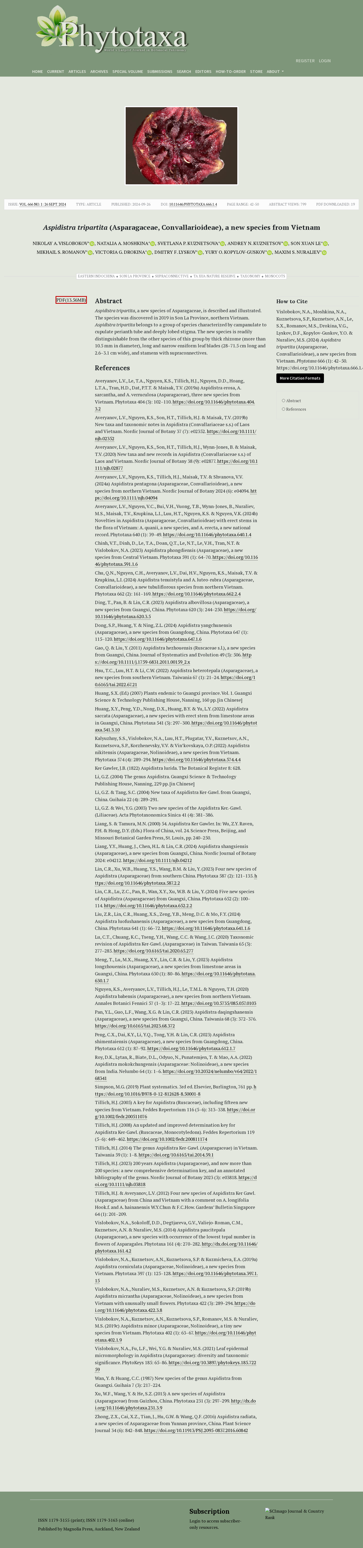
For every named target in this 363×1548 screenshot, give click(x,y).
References (296, 409)
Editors (203, 71)
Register (305, 60)
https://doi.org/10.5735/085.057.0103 (218, 1003)
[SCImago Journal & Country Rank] (295, 1514)
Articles (77, 71)
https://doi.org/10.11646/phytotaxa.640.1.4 (207, 534)
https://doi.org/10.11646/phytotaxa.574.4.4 (196, 759)
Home (37, 71)
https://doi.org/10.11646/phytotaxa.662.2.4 (196, 594)
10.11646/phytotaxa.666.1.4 (193, 204)
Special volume (127, 71)
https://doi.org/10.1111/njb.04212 (157, 860)
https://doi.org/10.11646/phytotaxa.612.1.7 (191, 1048)
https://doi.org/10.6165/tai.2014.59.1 (176, 1155)
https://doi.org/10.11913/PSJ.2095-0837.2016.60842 (196, 1430)
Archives (99, 71)
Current (55, 71)
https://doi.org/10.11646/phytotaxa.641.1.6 (206, 928)
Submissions (159, 71)
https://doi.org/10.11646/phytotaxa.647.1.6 (157, 639)
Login (325, 60)
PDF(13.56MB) (71, 300)
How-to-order (231, 71)
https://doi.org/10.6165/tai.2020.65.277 (153, 951)
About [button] (274, 71)
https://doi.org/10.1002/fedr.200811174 (167, 1139)
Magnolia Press (77, 1529)
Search (184, 71)
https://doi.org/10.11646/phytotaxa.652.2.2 (148, 905)
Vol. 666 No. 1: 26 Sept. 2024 (42, 204)
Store (256, 71)
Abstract (293, 400)
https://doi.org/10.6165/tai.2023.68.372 (135, 1026)
